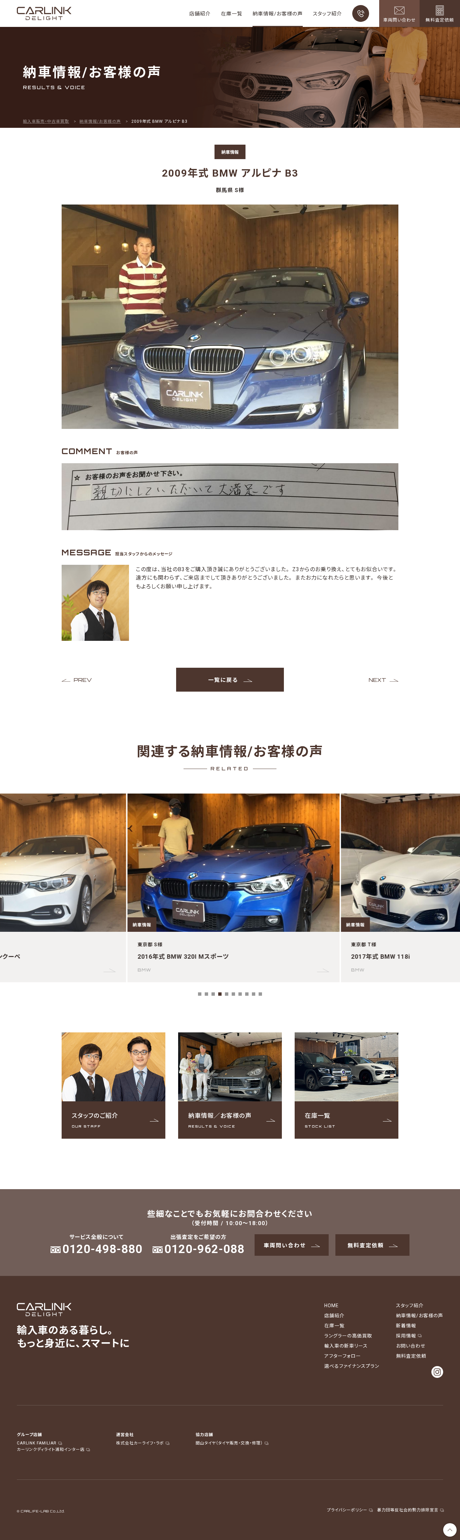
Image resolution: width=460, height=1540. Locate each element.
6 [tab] (233, 994)
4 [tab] (220, 994)
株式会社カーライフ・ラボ (140, 1443)
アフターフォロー (342, 1355)
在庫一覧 (231, 13)
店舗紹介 (200, 13)
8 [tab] (247, 994)
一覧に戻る (223, 679)
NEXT (377, 679)
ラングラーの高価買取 (348, 1335)
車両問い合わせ (285, 1245)
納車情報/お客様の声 (278, 13)
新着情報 (406, 1325)
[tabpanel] (230, 888)
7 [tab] (240, 994)
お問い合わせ (410, 1345)
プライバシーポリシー (347, 1510)
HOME (331, 1305)
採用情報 (406, 1335)
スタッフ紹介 (327, 13)
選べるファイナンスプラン (351, 1365)
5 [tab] (226, 994)
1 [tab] (199, 994)
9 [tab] (253, 994)
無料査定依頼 (366, 1245)
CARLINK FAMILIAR (37, 1443)
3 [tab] (213, 994)
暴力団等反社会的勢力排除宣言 (407, 1510)
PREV (83, 679)
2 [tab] (206, 994)
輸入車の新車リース (346, 1345)
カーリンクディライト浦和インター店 (51, 1449)
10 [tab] (260, 994)
